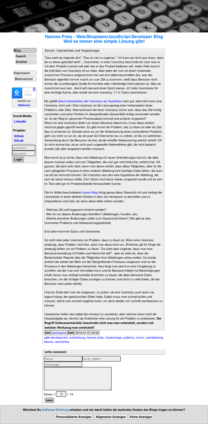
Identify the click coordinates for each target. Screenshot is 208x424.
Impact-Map (90, 192)
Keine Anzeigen (141, 416)
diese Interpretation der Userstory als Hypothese (90, 101)
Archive (21, 61)
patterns (129, 337)
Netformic (24, 105)
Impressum (22, 73)
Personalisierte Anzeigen (74, 416)
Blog (17, 50)
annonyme (59, 332)
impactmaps (113, 337)
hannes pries (95, 337)
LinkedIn (20, 121)
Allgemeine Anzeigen (111, 416)
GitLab (19, 140)
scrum (140, 337)
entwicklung (77, 337)
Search (21, 56)
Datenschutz (24, 78)
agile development (56, 337)
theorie (48, 341)
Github (19, 136)
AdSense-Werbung (55, 409)
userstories (61, 341)
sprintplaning (154, 337)
